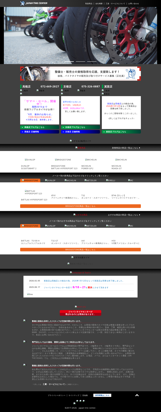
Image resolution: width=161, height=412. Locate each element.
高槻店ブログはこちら (34, 127)
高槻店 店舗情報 (31, 131)
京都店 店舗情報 (72, 131)
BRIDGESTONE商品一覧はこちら (80, 206)
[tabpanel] (80, 35)
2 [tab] (80, 61)
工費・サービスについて (54, 384)
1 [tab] (69, 61)
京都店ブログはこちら (75, 127)
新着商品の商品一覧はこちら (125, 148)
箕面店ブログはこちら (116, 131)
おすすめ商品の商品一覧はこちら (123, 215)
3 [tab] (92, 61)
